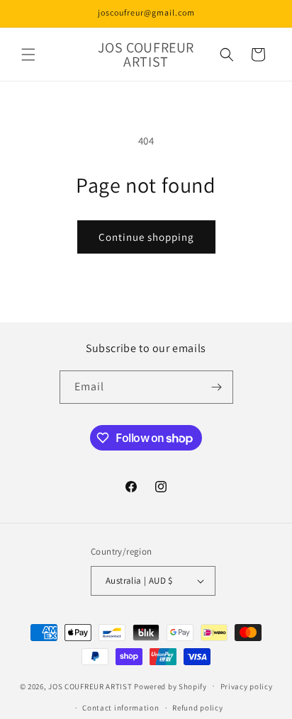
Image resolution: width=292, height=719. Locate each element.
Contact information (120, 708)
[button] (28, 54)
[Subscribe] (216, 387)
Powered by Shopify (170, 686)
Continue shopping (146, 237)
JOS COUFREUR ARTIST (90, 686)
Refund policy (197, 708)
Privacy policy (246, 686)
